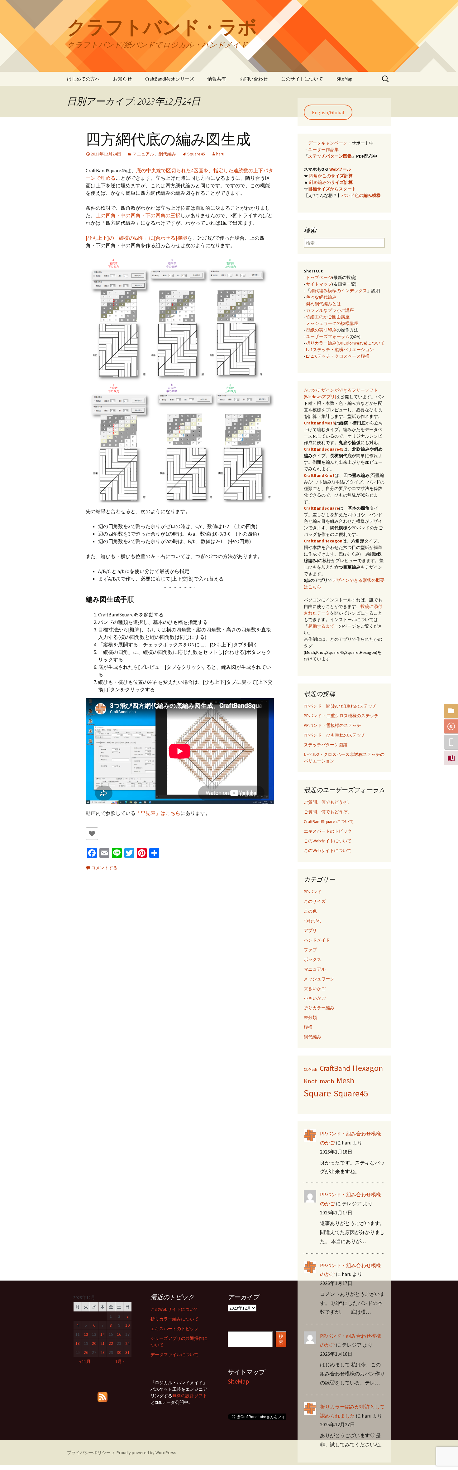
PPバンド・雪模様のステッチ (332, 725)
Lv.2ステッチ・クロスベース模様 (338, 356)
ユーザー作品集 (323, 149)
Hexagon (368, 1068)
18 (77, 1343)
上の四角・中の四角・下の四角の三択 (138, 215)
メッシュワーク (319, 979)
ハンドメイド (317, 940)
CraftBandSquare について (329, 821)
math (327, 1081)
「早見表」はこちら (158, 813)
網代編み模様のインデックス (338, 290)
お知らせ (122, 79)
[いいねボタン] (92, 833)
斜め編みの (331, 182)
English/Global (328, 112)
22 (111, 1343)
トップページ (319, 277)
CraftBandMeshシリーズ (169, 79)
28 (102, 1352)
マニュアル (143, 154)
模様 (308, 1027)
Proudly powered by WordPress (146, 1452)
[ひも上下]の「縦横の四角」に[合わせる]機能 (136, 238)
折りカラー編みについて (174, 1319)
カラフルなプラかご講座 (330, 310)
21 (102, 1343)
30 (119, 1352)
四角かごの (331, 176)
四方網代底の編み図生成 (168, 139)
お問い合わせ (254, 79)
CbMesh (310, 1069)
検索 (281, 1339)
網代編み (167, 154)
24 (127, 1343)
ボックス (312, 959)
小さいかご (315, 998)
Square (317, 1093)
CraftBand (335, 1068)
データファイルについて (174, 1354)
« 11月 (85, 1361)
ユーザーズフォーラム (328, 336)
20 (94, 1343)
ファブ (310, 950)
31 (127, 1352)
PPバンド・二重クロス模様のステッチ (341, 715)
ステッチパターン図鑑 (330, 156)
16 (119, 1334)
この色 (310, 911)
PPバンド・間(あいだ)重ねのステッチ (340, 706)
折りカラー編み (319, 1008)
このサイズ (315, 901)
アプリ (310, 930)
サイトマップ (319, 284)
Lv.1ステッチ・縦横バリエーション (340, 349)
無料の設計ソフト (189, 1396)
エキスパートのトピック (328, 831)
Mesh (345, 1080)
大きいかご (315, 988)
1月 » (120, 1361)
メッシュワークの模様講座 (332, 323)
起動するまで (321, 626)
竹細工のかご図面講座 (328, 317)
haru (220, 154)
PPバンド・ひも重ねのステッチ (334, 735)
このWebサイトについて (327, 841)
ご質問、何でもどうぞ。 (328, 802)
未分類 (310, 1017)
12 (86, 1334)
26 (86, 1352)
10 (127, 1325)
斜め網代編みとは (323, 303)
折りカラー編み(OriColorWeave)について (345, 343)
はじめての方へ (83, 79)
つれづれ (312, 921)
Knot (310, 1081)
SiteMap (344, 79)
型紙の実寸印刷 (321, 330)
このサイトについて (302, 79)
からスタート (332, 189)
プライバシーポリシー (89, 1452)
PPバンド (313, 891)
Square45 (196, 154)
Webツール (340, 169)
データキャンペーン (327, 143)
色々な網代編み (321, 297)
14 (102, 1334)
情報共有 (217, 79)
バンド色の (361, 195)
